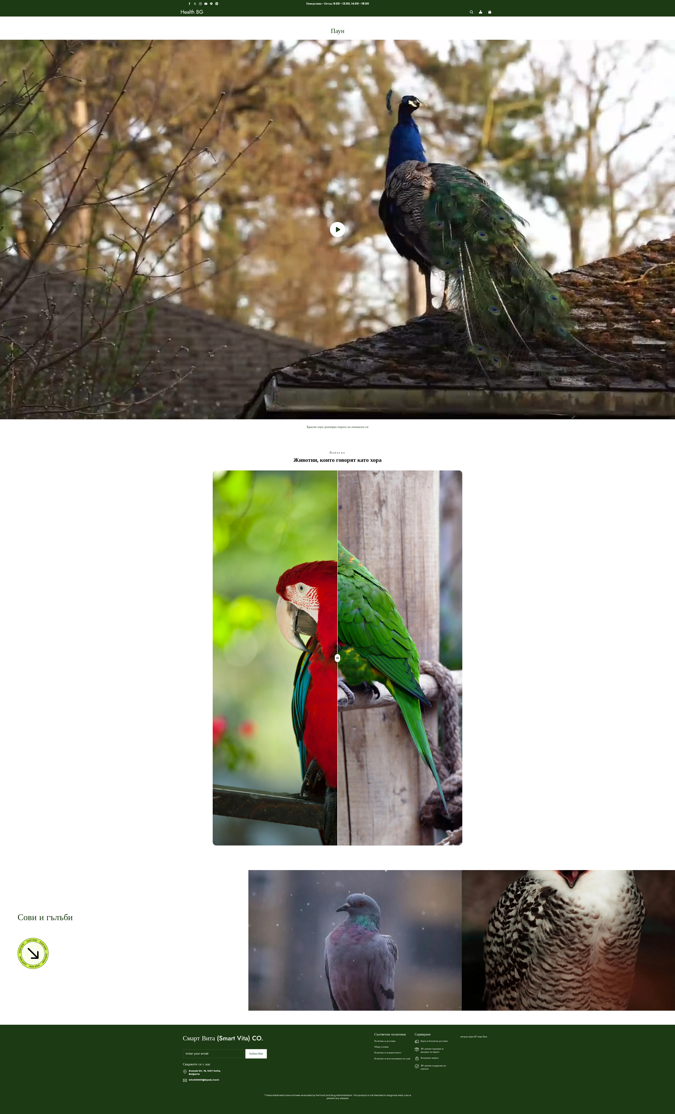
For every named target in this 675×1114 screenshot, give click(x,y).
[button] (471, 11)
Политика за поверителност (387, 1052)
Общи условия (381, 1046)
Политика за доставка (385, 1041)
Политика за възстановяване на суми (392, 1058)
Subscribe (256, 1054)
